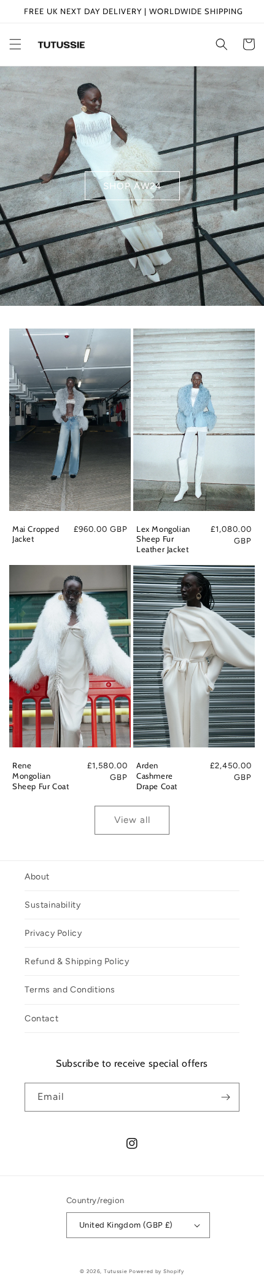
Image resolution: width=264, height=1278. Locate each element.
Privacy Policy (53, 933)
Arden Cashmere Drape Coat (156, 775)
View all (132, 819)
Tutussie (116, 1271)
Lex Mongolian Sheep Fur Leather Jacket (163, 539)
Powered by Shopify (156, 1271)
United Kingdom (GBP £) (126, 1224)
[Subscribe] (225, 1097)
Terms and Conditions (70, 989)
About (37, 876)
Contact (41, 1018)
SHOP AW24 (132, 186)
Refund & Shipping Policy (77, 961)
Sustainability (52, 905)
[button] (15, 44)
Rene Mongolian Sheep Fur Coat (40, 775)
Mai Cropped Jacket (36, 534)
